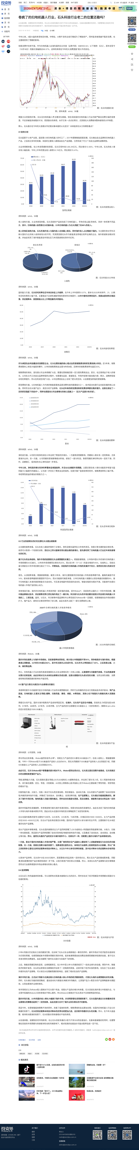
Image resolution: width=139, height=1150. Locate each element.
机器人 (46, 3)
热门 (25, 3)
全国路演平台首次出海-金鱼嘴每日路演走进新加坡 (100, 1079)
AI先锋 (39, 3)
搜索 (33, 1132)
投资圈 (7, 18)
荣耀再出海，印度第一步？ (96, 1065)
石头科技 (32, 1040)
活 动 (7, 23)
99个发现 (74, 3)
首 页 (7, 9)
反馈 (33, 1134)
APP (117, 3)
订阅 (33, 1140)
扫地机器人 (22, 1040)
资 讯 (7, 14)
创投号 (7, 31)
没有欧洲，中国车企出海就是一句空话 (50, 1078)
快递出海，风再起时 (94, 1091)
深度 (20, 3)
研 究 (7, 27)
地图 (33, 1137)
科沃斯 (37, 1053)
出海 (39, 1040)
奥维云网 (22, 1053)
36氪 (46, 30)
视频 (67, 3)
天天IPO (32, 3)
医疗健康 (53, 3)
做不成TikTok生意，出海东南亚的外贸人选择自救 (50, 1066)
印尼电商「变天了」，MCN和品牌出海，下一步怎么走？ (49, 1092)
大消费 (61, 3)
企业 (19, 1050)
